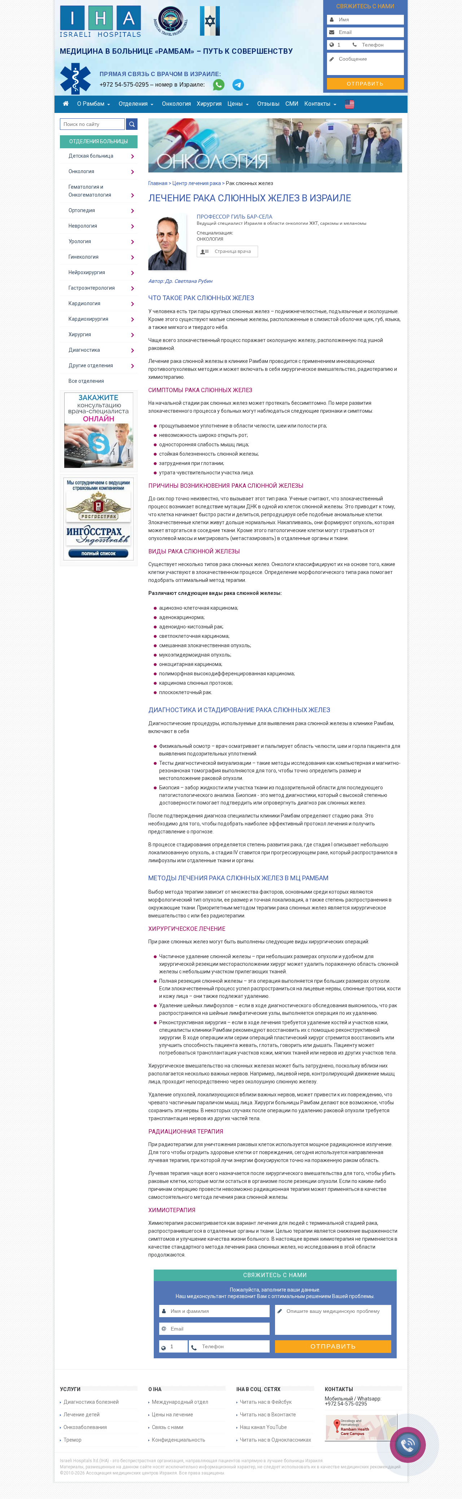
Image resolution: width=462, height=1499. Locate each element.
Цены (235, 103)
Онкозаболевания (85, 1427)
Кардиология (84, 303)
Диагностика (84, 350)
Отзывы (268, 103)
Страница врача (233, 251)
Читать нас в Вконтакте (268, 1414)
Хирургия (209, 103)
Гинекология (84, 257)
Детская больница (91, 156)
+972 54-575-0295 (124, 85)
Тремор (73, 1440)
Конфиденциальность (178, 1440)
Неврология (83, 226)
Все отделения (86, 381)
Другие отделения (91, 365)
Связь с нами (167, 1427)
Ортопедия (82, 210)
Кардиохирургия (88, 319)
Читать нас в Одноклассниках (275, 1440)
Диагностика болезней (91, 1402)
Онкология (176, 103)
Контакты (317, 103)
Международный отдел (180, 1402)
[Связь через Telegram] (238, 85)
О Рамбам (90, 103)
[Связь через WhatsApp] (219, 85)
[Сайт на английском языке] (349, 106)
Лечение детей (82, 1414)
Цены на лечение (172, 1414)
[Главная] (67, 104)
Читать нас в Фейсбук (266, 1402)
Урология (80, 241)
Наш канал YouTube (263, 1427)
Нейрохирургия (87, 272)
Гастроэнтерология (92, 288)
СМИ (292, 103)
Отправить (365, 84)
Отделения (133, 103)
